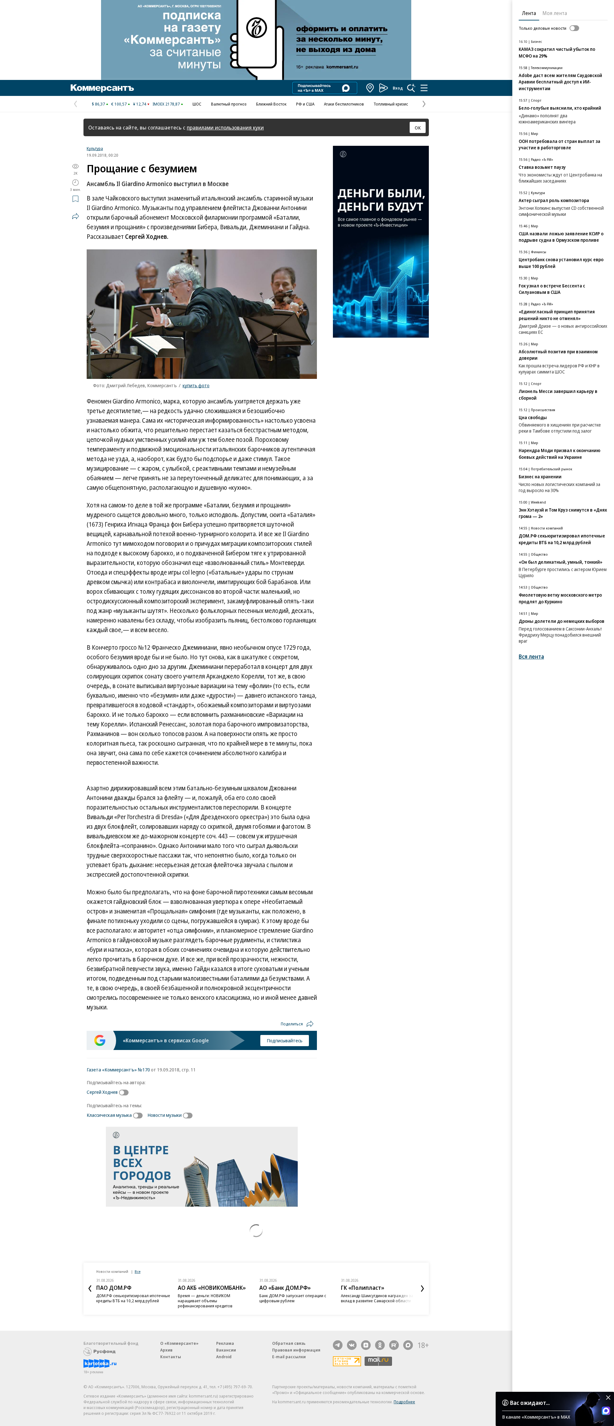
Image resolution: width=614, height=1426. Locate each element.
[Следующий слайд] (422, 1288)
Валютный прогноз (229, 104)
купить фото (196, 385)
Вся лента (531, 656)
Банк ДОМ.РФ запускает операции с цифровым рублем (292, 1298)
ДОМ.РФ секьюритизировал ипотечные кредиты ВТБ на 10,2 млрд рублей (133, 1298)
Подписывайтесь (285, 1040)
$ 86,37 (98, 104)
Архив (166, 1350)
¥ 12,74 (139, 104)
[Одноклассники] (380, 1345)
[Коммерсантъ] (102, 87)
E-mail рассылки (289, 1356)
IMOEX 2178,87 (166, 104)
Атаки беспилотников (344, 104)
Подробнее (404, 1402)
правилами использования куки (225, 127)
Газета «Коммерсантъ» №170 (118, 1069)
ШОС (197, 104)
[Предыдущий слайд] (89, 1288)
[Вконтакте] (352, 1345)
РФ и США (305, 104)
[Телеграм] (337, 1345)
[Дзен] (366, 1345)
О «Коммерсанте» (179, 1343)
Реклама (225, 1343)
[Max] (408, 1345)
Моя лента (554, 13)
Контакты (170, 1356)
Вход (398, 88)
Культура (95, 148)
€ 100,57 (119, 104)
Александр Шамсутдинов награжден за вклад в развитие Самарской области (377, 1298)
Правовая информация (296, 1350)
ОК (418, 127)
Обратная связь (288, 1343)
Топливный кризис (391, 104)
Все (137, 1271)
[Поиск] (411, 88)
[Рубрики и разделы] (424, 88)
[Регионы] (370, 88)
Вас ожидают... (530, 1402)
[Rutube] (394, 1345)
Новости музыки (164, 1115)
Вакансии (226, 1350)
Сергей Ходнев (102, 1092)
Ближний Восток (271, 104)
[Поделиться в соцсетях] (75, 216)
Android (224, 1356)
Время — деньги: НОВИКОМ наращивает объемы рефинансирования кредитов (205, 1301)
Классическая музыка (109, 1115)
